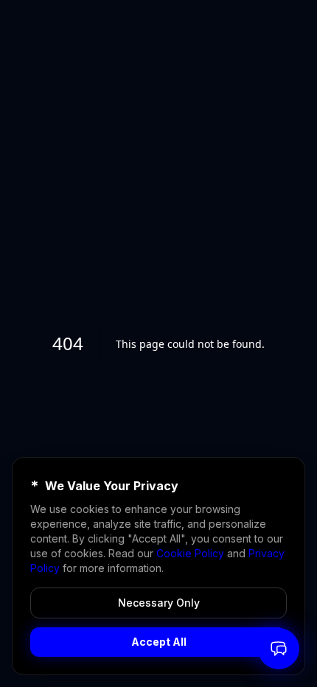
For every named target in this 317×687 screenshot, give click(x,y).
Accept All (159, 641)
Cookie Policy (190, 553)
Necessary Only (159, 602)
